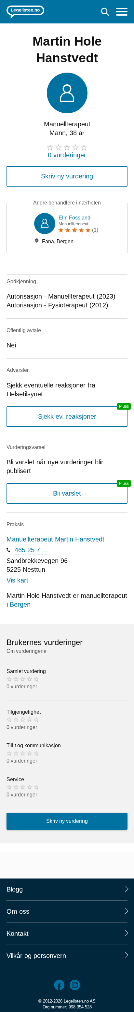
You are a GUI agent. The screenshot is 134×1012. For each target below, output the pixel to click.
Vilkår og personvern (36, 955)
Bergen (20, 604)
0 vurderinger (67, 155)
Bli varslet (67, 493)
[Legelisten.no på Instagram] (74, 985)
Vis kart (17, 580)
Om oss (18, 911)
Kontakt (18, 933)
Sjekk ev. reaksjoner (67, 416)
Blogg (15, 889)
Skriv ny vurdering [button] (67, 176)
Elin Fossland (74, 217)
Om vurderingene (27, 651)
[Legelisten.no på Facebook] (59, 985)
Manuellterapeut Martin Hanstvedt (55, 539)
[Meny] (121, 13)
